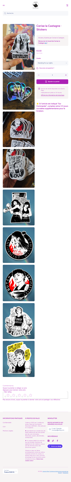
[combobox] (35, 13)
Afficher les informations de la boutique (52, 95)
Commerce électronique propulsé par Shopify (58, 472)
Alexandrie (65, 472)
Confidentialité (7, 422)
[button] (67, 5)
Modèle (38, 58)
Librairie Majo (46, 471)
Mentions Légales (8, 431)
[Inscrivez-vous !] (66, 429)
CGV (4, 426)
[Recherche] (4, 13)
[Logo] (35, 5)
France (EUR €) (9, 472)
